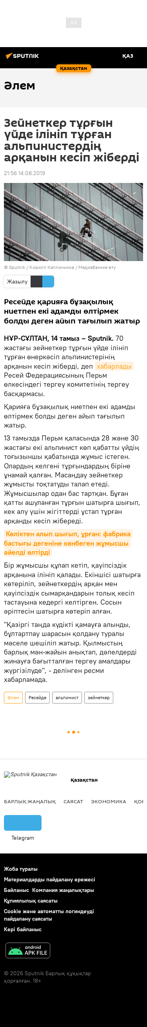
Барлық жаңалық (30, 801)
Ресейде (37, 697)
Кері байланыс (23, 929)
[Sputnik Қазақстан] (23, 58)
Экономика (108, 801)
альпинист (67, 697)
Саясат (73, 801)
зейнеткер (99, 697)
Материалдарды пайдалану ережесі (49, 879)
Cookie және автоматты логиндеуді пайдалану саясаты (49, 915)
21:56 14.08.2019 (24, 173)
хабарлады (114, 366)
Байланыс (16, 890)
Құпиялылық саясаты (31, 900)
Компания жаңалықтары (63, 890)
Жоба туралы (21, 868)
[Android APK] (27, 951)
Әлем (13, 697)
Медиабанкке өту (97, 267)
